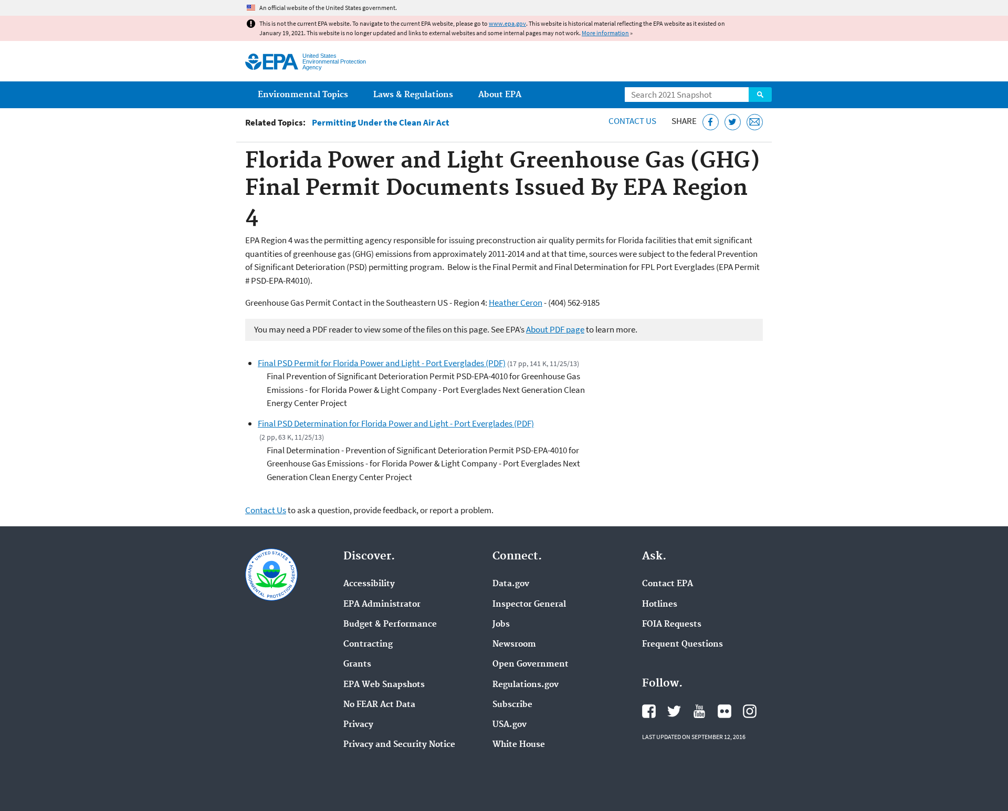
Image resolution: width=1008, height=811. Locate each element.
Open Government (530, 664)
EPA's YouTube (699, 711)
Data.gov (510, 584)
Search (760, 94)
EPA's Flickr (724, 711)
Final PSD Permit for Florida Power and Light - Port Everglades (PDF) (382, 363)
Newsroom (514, 644)
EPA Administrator (382, 604)
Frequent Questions (682, 644)
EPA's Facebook (649, 711)
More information (605, 33)
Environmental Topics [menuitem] (303, 95)
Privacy (358, 725)
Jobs (501, 624)
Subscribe (512, 705)
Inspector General (529, 604)
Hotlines (659, 604)
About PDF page (555, 329)
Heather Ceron (515, 302)
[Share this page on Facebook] (710, 122)
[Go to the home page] (271, 62)
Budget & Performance (390, 624)
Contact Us (632, 121)
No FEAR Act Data (379, 705)
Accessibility (369, 584)
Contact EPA (667, 584)
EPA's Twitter (674, 711)
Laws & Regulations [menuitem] (413, 95)
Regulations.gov (525, 685)
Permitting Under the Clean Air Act (380, 122)
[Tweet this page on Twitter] (732, 122)
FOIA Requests (671, 624)
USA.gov (509, 725)
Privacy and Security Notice (399, 745)
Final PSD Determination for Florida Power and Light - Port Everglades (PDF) (396, 423)
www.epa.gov (507, 23)
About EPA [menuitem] (499, 95)
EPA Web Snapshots (384, 685)
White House (518, 745)
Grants (357, 664)
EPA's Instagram (750, 711)
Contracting (368, 644)
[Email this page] (755, 122)
